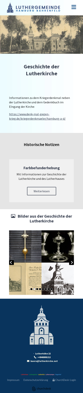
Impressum (13, 379)
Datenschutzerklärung (35, 379)
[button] (41, 191)
